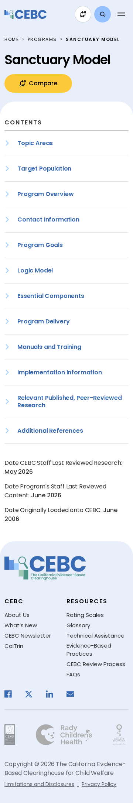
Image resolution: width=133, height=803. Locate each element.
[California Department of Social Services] (9, 734)
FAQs (73, 674)
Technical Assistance (95, 635)
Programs (42, 39)
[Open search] (102, 14)
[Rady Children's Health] (64, 734)
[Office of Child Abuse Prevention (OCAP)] (119, 734)
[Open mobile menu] (121, 14)
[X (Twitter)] (32, 694)
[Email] (73, 694)
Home (11, 39)
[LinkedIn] (53, 694)
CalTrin (13, 646)
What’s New (20, 625)
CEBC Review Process (95, 664)
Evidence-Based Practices (88, 650)
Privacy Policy (99, 784)
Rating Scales (85, 615)
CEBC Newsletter (27, 635)
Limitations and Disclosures (39, 784)
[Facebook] (11, 694)
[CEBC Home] (25, 14)
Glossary (78, 625)
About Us (17, 615)
